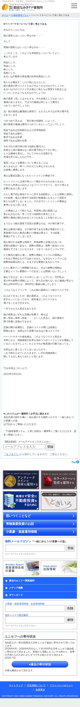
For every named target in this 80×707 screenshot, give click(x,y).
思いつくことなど (18, 515)
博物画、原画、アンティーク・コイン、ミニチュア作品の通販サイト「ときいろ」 (59, 500)
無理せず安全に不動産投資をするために (21, 500)
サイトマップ (16, 685)
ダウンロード (16, 595)
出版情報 (59, 568)
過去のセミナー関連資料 (22, 580)
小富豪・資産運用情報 (21, 531)
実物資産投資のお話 (20, 523)
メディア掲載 (16, 587)
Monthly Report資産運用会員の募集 (21, 568)
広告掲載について (36, 685)
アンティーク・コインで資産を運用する (21, 480)
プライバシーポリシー (61, 685)
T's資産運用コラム (20, 15)
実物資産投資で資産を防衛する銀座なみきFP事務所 (22, 7)
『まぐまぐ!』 (11, 454)
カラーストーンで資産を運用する (59, 480)
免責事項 (40, 689)
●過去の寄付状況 (40, 664)
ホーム (5, 15)
